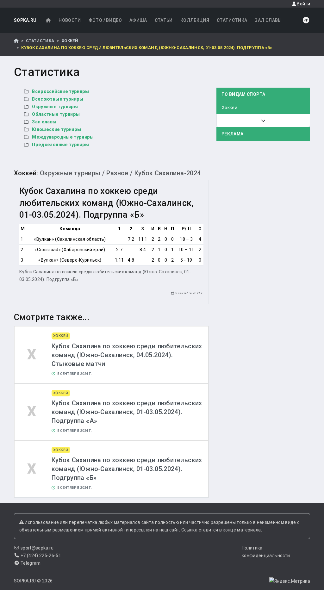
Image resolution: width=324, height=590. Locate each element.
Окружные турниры (55, 106)
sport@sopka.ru (37, 547)
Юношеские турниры (56, 129)
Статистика (232, 20)
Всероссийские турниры (60, 91)
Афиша (138, 20)
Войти (303, 3)
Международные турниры (63, 137)
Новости (70, 20)
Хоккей (70, 40)
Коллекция (194, 20)
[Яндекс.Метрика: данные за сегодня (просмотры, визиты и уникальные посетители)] (289, 581)
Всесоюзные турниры (57, 99)
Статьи (164, 20)
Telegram (31, 563)
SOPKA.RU (25, 20)
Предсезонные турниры (60, 144)
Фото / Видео (105, 20)
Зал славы (268, 20)
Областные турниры (56, 114)
